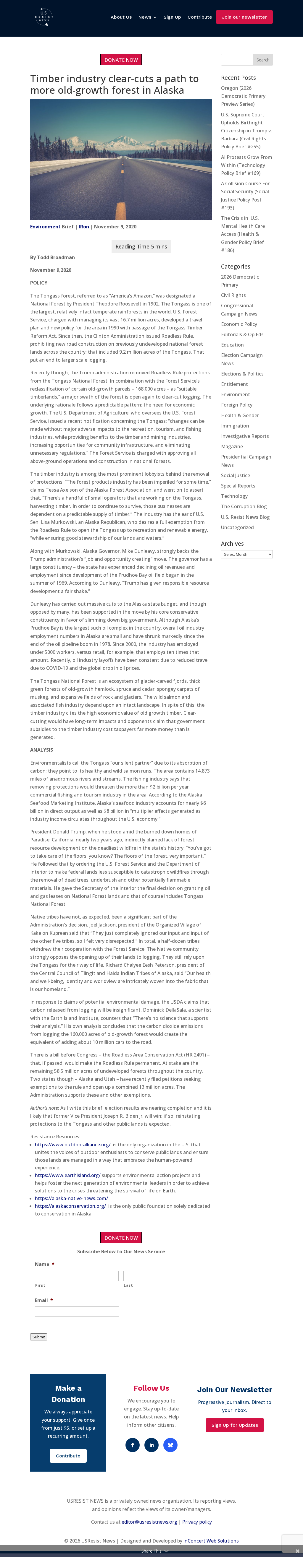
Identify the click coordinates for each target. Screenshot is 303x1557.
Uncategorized (237, 527)
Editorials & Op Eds (242, 334)
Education (232, 345)
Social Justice (235, 475)
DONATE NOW (121, 60)
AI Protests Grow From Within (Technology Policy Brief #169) (246, 165)
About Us (121, 17)
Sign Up (172, 17)
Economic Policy (239, 324)
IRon (84, 226)
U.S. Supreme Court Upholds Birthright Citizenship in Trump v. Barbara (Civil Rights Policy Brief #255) (246, 130)
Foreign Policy (236, 405)
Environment (45, 226)
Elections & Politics (242, 373)
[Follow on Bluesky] (170, 1445)
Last (128, 1285)
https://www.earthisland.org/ (68, 1175)
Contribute (200, 17)
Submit (39, 1337)
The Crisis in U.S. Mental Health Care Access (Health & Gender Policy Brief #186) (243, 234)
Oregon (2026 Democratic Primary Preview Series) (243, 96)
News (144, 17)
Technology (234, 496)
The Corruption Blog (244, 506)
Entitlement (234, 384)
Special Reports (238, 485)
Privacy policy (197, 1522)
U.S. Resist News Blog (245, 517)
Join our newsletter (244, 17)
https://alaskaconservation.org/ (70, 1206)
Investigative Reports (245, 436)
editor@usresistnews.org (149, 1522)
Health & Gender (240, 415)
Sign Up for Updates (235, 1425)
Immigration (235, 425)
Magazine (232, 446)
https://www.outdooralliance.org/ (73, 1144)
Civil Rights (233, 295)
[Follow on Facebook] (132, 1445)
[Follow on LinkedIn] (151, 1445)
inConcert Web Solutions (211, 1541)
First (40, 1285)
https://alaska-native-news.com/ (71, 1198)
